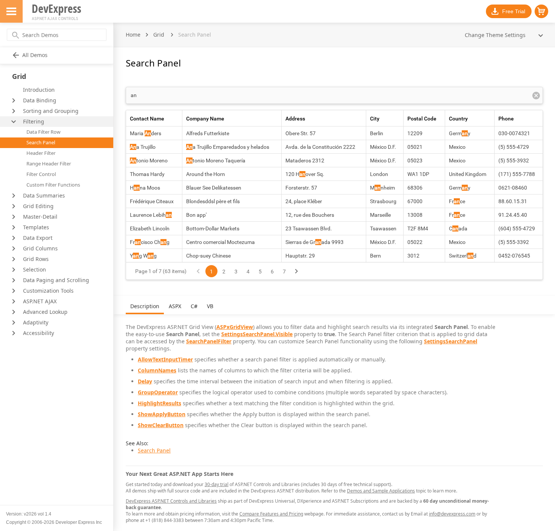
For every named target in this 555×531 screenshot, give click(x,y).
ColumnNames (157, 370)
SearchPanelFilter (208, 341)
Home (133, 34)
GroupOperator (158, 392)
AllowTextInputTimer (165, 359)
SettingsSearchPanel (450, 341)
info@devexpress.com (452, 514)
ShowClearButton (160, 425)
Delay (145, 381)
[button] (541, 11)
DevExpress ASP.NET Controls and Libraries (171, 501)
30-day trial (216, 484)
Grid (158, 34)
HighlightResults (159, 403)
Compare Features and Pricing (271, 514)
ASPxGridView (234, 326)
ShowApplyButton (161, 414)
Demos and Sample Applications (381, 491)
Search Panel (154, 450)
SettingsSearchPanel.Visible (257, 334)
